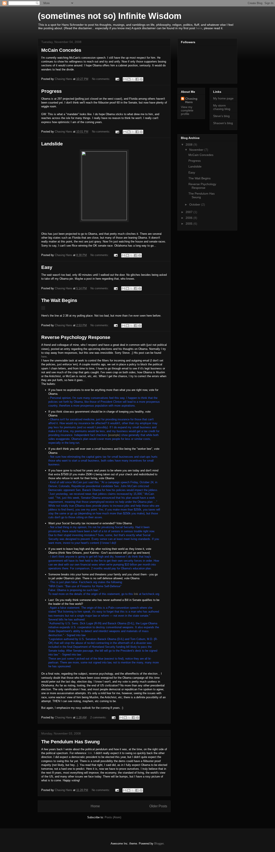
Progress (51, 91)
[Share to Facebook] (137, 79)
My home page (223, 98)
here (199, 28)
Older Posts (158, 806)
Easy (46, 267)
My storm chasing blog (221, 107)
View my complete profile (187, 110)
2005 (189, 223)
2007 (189, 212)
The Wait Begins (59, 300)
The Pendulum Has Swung (70, 741)
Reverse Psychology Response (75, 337)
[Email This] (125, 79)
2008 (189, 144)
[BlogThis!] (129, 79)
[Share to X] (133, 79)
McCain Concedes (61, 50)
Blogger (158, 843)
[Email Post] (117, 79)
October (195, 204)
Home (95, 806)
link (136, 594)
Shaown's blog (223, 123)
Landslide (52, 143)
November (196, 149)
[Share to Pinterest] (141, 79)
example (114, 435)
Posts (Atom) (113, 817)
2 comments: (98, 717)
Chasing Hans (191, 100)
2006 (189, 217)
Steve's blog (221, 116)
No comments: (101, 79)
